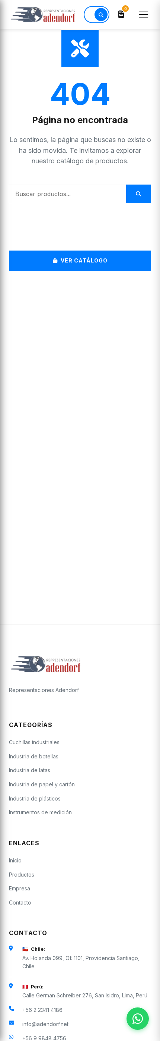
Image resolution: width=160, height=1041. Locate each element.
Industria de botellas (33, 756)
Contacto (20, 902)
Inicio (15, 860)
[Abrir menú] (143, 15)
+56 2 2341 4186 (42, 1010)
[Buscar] (101, 14)
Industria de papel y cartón (42, 784)
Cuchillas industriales (34, 742)
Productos (21, 874)
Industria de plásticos (35, 798)
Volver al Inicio (84, 231)
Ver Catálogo (84, 260)
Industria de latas (29, 770)
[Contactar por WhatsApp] (138, 1018)
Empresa (19, 888)
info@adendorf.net (45, 1024)
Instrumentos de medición (40, 812)
